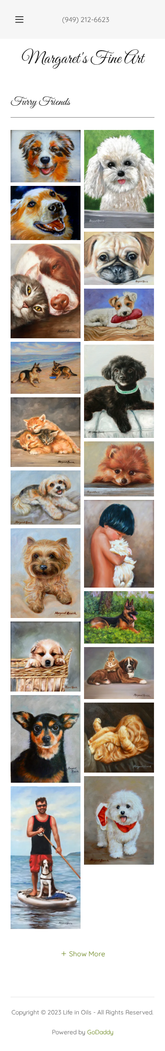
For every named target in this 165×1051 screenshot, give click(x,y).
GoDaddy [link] (100, 1032)
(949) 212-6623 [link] (85, 19)
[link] (82, 59)
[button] (19, 19)
